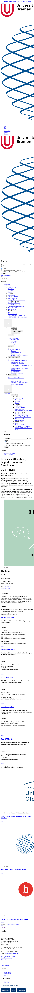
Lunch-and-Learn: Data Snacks (16, 315)
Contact (10, 292)
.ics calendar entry (6, 588)
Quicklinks (7, 284)
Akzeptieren (21, 990)
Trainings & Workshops (14, 304)
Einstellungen (5, 990)
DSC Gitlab (4, 959)
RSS (2, 925)
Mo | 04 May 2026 (7, 617)
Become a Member (13, 296)
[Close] (8, 359)
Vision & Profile (12, 287)
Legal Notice (7, 972)
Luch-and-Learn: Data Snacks (16, 306)
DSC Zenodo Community (8, 956)
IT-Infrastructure (12, 309)
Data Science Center (6, 275)
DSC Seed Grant (12, 307)
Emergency (7, 975)
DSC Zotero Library (6, 958)
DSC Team (11, 289)
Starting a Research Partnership (16, 300)
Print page (3, 927)
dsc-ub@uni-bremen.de (11, 953)
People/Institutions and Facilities (12, 270)
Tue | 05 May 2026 (7, 707)
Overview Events (12, 314)
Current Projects (12, 298)
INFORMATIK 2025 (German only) (18, 317)
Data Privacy (7, 973)
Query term (4, 265)
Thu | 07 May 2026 (7, 739)
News (9, 312)
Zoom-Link (8, 586)
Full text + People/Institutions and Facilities (15, 272)
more (2, 646)
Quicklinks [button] (7, 393)
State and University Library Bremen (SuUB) (14, 919)
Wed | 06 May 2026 (8, 649)
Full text (5, 268)
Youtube (6, 982)
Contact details (5, 965)
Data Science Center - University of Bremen (14, 869)
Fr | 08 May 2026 (7, 677)
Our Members (11, 295)
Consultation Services (14, 303)
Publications (11, 290)
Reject (13, 990)
